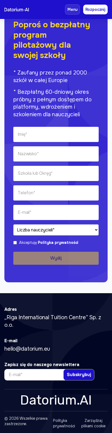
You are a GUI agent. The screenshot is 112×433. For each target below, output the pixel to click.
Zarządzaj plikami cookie (93, 423)
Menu (72, 9)
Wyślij (56, 258)
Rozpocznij (95, 9)
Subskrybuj (79, 374)
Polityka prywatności (58, 242)
